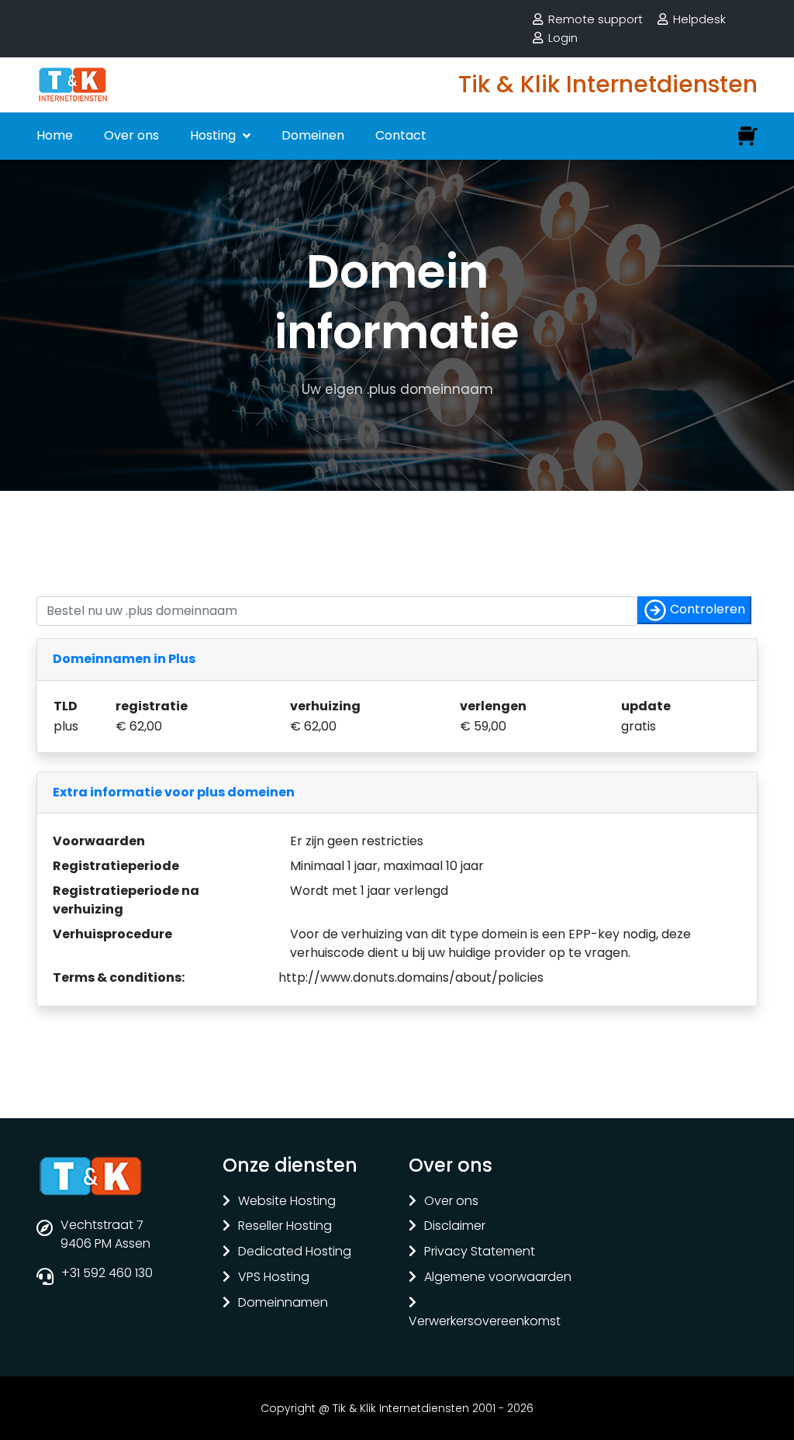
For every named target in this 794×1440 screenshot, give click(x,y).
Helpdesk (699, 19)
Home (54, 135)
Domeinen (312, 135)
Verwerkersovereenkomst (485, 1322)
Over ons (131, 135)
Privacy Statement (479, 1252)
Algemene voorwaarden (497, 1277)
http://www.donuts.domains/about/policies (411, 977)
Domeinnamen (283, 1303)
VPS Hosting (273, 1277)
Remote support (595, 19)
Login (563, 37)
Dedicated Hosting (294, 1252)
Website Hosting (287, 1201)
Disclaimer (454, 1226)
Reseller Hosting (285, 1226)
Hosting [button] (214, 135)
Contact (400, 135)
